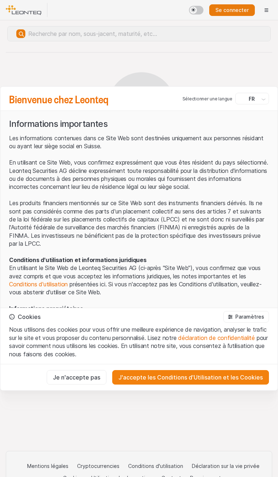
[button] (246, 317)
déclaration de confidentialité (216, 337)
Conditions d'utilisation (38, 284)
